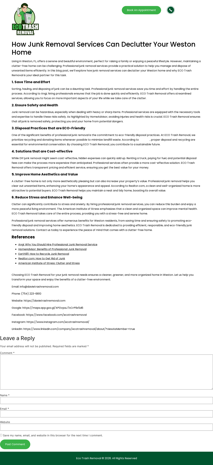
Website (5, 422)
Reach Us (183, 8)
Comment (7, 353)
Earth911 (144, 140)
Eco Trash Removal (88, 458)
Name (4, 395)
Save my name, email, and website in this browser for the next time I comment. (53, 435)
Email (4, 408)
